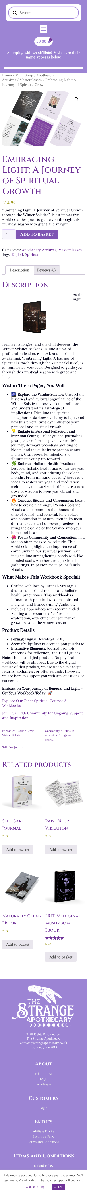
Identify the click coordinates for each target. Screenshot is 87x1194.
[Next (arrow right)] (79, 597)
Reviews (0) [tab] (46, 270)
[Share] (82, 5)
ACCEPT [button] (58, 1187)
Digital (17, 254)
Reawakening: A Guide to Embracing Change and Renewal (59, 735)
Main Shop (24, 75)
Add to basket (37, 234)
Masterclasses (31, 80)
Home (7, 75)
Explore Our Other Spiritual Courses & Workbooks (34, 703)
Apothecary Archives (39, 249)
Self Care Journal (12, 747)
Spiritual (32, 254)
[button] (43, 29)
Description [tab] (19, 270)
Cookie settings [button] (36, 1186)
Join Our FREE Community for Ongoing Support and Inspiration (42, 715)
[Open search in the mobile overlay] (43, 12)
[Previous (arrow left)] (8, 597)
